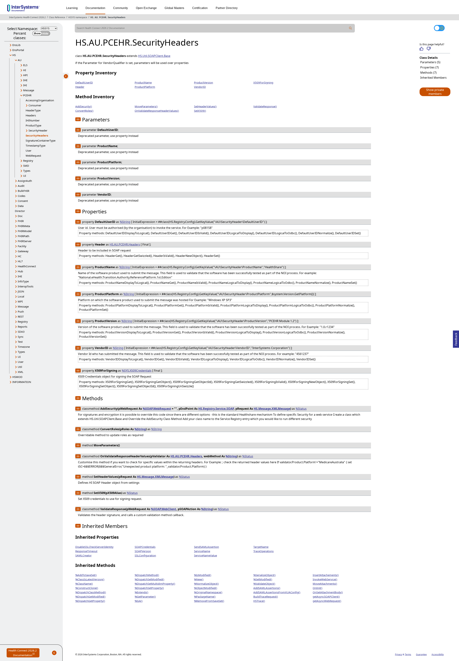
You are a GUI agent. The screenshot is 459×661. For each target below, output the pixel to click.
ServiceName (202, 551)
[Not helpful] (428, 48)
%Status (301, 409)
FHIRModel (25, 231)
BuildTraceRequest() (265, 596)
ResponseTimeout (86, 551)
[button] (435, 91)
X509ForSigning (263, 82)
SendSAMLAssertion (206, 547)
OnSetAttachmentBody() (328, 592)
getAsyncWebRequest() (327, 601)
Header (79, 87)
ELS (25, 65)
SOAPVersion (143, 551)
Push (21, 311)
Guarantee (421, 654)
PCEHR (102, 17)
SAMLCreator (83, 555)
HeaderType (33, 110)
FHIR (21, 221)
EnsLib (16, 45)
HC (19, 256)
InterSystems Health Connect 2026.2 (27, 17)
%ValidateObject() (264, 583)
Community (120, 8)
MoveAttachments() (325, 583)
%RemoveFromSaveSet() (209, 601)
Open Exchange (146, 8)
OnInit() (317, 588)
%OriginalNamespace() (208, 592)
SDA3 (21, 331)
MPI (20, 301)
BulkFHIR (23, 191)
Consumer (35, 105)
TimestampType (35, 145)
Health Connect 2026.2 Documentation (23, 653)
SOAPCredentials (145, 547)
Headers (31, 115)
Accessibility (438, 654)
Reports (22, 326)
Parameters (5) (430, 62)
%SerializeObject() (264, 575)
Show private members (435, 92)
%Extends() (141, 592)
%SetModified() (262, 579)
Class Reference (57, 17)
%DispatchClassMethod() (90, 592)
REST (21, 316)
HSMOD (17, 377)
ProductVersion (203, 82)
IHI (25, 85)
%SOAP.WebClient (163, 509)
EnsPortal (18, 50)
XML (20, 372)
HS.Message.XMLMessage (272, 409)
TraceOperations (263, 551)
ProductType (33, 125)
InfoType (23, 281)
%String (125, 222)
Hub (20, 271)
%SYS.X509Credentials (137, 371)
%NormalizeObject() (206, 583)
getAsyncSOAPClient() (326, 596)
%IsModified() (202, 575)
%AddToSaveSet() (86, 575)
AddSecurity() (83, 106)
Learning (72, 8)
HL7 (20, 261)
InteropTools (25, 286)
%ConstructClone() (86, 588)
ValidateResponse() (265, 106)
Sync (20, 336)
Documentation (95, 8)
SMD (26, 165)
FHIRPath (23, 236)
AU (96, 17)
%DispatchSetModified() (149, 579)
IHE (25, 80)
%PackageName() (205, 596)
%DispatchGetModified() (90, 596)
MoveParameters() (146, 106)
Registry (28, 160)
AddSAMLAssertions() (266, 588)
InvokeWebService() (325, 579)
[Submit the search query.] (350, 28)
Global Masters (174, 8)
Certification (200, 8)
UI (24, 175)
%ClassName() (84, 583)
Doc (20, 216)
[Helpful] (421, 48)
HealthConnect (27, 266)
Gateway (23, 251)
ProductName (143, 82)
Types (26, 170)
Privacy (398, 654)
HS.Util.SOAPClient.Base (154, 56)
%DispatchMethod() (147, 575)
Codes (21, 196)
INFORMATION (21, 382)
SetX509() (200, 110)
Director (20, 211)
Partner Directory (227, 8)
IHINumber (33, 120)
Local (21, 296)
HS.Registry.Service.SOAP (216, 409)
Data (20, 206)
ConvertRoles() (84, 110)
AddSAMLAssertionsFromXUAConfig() (276, 592)
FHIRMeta (24, 226)
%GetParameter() (145, 596)
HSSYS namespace (77, 17)
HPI (25, 75)
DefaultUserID (84, 82)
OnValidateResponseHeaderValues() (157, 110)
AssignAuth (25, 180)
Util (20, 367)
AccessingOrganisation (40, 100)
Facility (22, 246)
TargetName (260, 547)
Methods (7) (428, 73)
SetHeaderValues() (205, 106)
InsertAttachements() (326, 575)
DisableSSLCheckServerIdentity (94, 547)
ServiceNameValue (205, 555)
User (28, 150)
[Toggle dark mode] (439, 28)
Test (20, 341)
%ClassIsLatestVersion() (89, 579)
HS (91, 17)
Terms (408, 654)
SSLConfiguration (145, 555)
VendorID (200, 87)
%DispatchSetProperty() (149, 588)
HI (24, 70)
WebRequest (33, 155)
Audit (21, 186)
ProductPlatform (145, 87)
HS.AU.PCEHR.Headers (125, 244)
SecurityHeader (38, 130)
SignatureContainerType (40, 140)
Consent (23, 201)
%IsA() (139, 601)
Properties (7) (429, 67)
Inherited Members (433, 78)
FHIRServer (25, 241)
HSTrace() (259, 601)
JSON (21, 291)
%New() (199, 579)
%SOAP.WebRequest (157, 409)
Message (28, 90)
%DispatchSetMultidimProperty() (155, 583)
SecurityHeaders (116, 17)
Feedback (456, 338)
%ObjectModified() (205, 588)
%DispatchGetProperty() (90, 601)
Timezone (24, 346)
